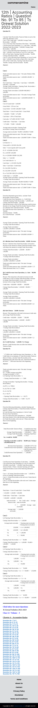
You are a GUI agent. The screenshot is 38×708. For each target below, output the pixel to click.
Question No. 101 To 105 (11, 656)
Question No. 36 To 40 (11, 633)
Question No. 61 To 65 (10, 642)
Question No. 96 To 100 (11, 654)
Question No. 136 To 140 (11, 668)
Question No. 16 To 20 (10, 626)
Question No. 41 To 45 (10, 635)
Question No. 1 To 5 (9, 620)
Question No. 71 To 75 (10, 645)
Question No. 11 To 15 (10, 624)
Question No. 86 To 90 (11, 651)
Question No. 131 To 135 (11, 667)
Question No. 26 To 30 (11, 629)
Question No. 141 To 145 (11, 670)
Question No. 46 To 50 (11, 636)
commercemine (18, 3)
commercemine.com (19, 706)
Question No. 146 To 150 (11, 672)
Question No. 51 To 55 (10, 638)
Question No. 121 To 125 (11, 663)
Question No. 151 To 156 (11, 674)
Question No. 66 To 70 (11, 643)
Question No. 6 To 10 (10, 622)
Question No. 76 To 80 (11, 647)
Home (33, 7)
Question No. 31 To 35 (10, 631)
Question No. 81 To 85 (10, 649)
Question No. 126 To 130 (11, 665)
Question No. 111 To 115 (11, 660)
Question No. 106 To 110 (11, 658)
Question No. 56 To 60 (11, 640)
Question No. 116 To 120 (11, 661)
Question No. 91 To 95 (10, 652)
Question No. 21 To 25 (10, 627)
